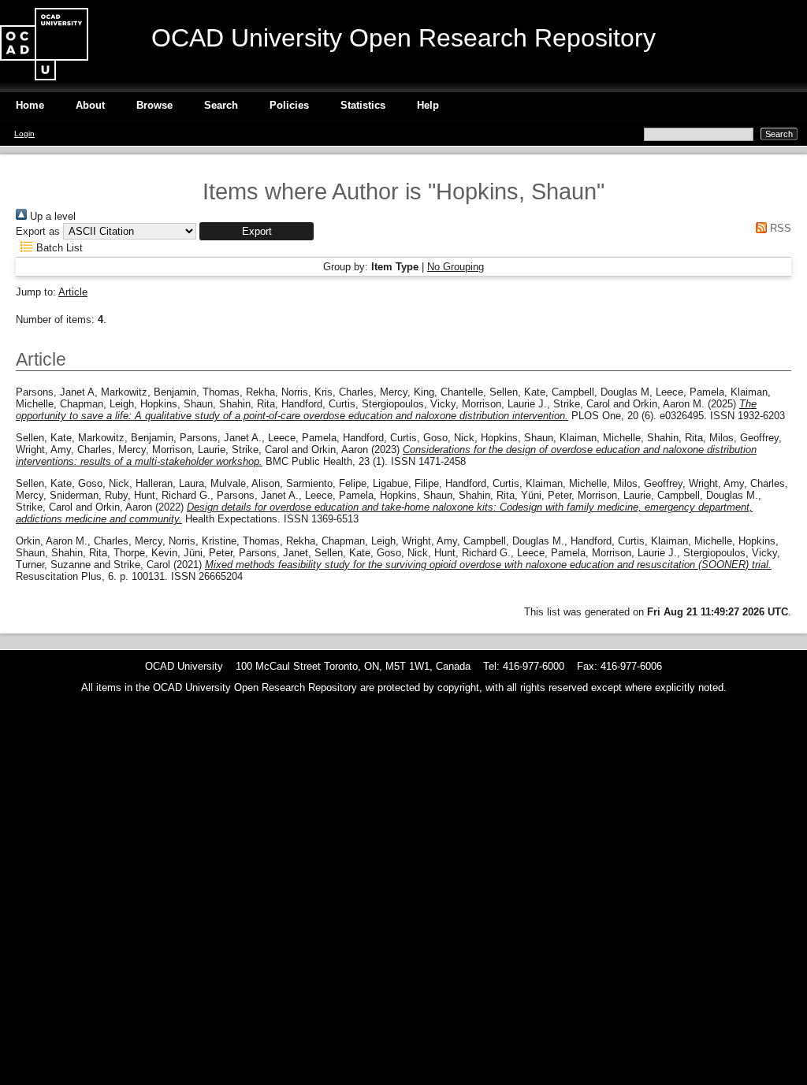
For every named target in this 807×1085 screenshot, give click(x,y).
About (90, 105)
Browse (154, 105)
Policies (289, 105)
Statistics (362, 105)
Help (428, 105)
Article (72, 292)
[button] (256, 231)
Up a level (51, 216)
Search (221, 105)
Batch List (58, 248)
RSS (779, 228)
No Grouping (455, 267)
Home (30, 105)
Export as (38, 231)
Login (24, 133)
